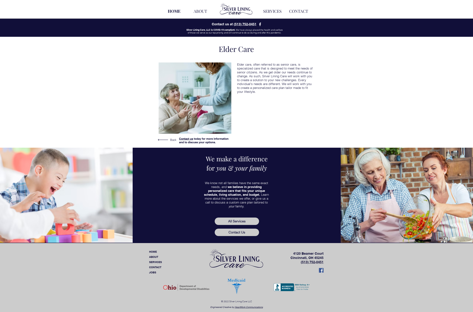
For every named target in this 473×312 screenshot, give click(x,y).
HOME (153, 251)
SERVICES (155, 262)
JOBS (152, 272)
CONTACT (155, 267)
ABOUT (153, 256)
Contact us (186, 138)
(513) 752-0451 (245, 24)
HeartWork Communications (249, 307)
